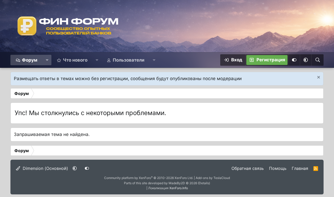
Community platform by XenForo (148, 178)
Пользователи (128, 60)
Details (204, 183)
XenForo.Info (178, 188)
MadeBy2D (177, 183)
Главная (300, 168)
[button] (47, 60)
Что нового (75, 60)
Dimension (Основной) (44, 168)
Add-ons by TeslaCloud (213, 178)
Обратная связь (247, 168)
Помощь (278, 168)
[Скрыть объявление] (318, 78)
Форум (29, 60)
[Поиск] (317, 60)
